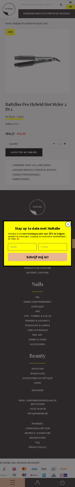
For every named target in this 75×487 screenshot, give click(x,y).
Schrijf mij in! (37, 256)
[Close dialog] (68, 224)
